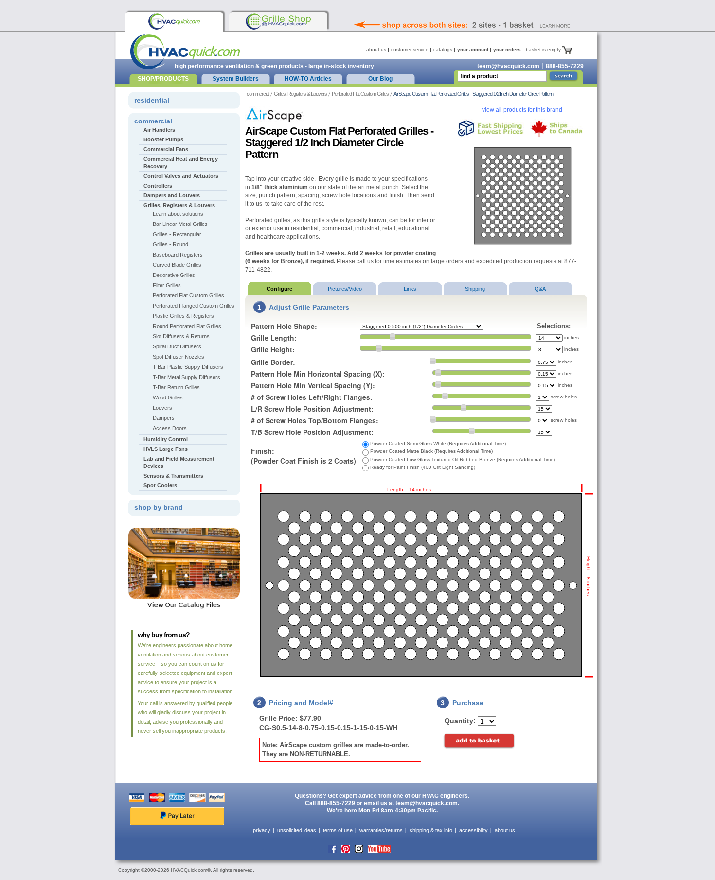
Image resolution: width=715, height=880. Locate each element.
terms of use (338, 830)
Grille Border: (273, 362)
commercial (258, 94)
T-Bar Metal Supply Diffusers (186, 377)
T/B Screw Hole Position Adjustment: (312, 432)
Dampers (164, 418)
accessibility (473, 830)
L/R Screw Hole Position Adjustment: (312, 409)
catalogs (442, 49)
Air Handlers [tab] (159, 130)
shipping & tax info (431, 830)
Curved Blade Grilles (177, 265)
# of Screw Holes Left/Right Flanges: (312, 397)
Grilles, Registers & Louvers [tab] (179, 205)
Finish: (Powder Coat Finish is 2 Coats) (303, 456)
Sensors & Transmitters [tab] (173, 476)
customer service (410, 49)
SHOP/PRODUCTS (163, 78)
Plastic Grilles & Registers (183, 316)
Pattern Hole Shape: (284, 326)
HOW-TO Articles (308, 78)
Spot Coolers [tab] (160, 485)
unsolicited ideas (296, 830)
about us (376, 49)
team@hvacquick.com (508, 66)
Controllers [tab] (157, 186)
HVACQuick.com (185, 51)
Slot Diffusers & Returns (181, 336)
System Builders (236, 78)
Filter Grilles (167, 285)
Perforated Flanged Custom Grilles (193, 306)
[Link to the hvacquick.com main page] (174, 21)
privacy (261, 830)
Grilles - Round (170, 244)
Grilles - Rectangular (177, 234)
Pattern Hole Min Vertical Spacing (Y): (313, 385)
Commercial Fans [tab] (165, 149)
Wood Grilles (168, 397)
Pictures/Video (345, 289)
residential (151, 100)
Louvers (162, 408)
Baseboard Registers (178, 255)
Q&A (540, 289)
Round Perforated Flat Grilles (187, 326)
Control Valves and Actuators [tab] (180, 176)
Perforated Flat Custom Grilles (360, 94)
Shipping (475, 289)
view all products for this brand (522, 109)
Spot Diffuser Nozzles (178, 357)
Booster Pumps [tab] (163, 139)
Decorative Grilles (174, 275)
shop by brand (158, 507)
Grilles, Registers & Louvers (300, 94)
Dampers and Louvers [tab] (171, 195)
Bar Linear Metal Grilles (180, 224)
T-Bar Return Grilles (176, 387)
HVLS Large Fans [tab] (165, 449)
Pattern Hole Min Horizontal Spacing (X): (318, 374)
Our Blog (380, 78)
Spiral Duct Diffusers (177, 346)
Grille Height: (273, 349)
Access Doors (170, 428)
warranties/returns (381, 830)
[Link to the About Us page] (483, 11)
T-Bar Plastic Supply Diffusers (188, 367)
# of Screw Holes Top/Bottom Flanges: (314, 420)
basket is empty (544, 49)
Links (410, 289)
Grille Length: (274, 338)
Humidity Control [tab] (165, 439)
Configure (279, 289)
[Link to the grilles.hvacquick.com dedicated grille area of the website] (278, 21)
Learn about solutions (178, 214)
